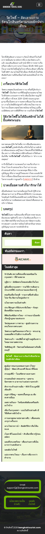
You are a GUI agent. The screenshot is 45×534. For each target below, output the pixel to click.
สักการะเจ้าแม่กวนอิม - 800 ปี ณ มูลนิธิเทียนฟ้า (22, 388)
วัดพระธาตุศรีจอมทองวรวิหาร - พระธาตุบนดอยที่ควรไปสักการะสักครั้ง (22, 333)
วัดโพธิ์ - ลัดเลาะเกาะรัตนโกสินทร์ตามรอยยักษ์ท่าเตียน (23, 358)
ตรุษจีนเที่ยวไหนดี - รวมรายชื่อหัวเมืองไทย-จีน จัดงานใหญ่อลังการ (21, 296)
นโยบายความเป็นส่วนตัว (15, 302)
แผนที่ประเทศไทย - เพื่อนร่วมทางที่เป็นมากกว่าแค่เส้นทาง (21, 443)
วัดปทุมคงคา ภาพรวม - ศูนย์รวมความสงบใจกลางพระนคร (21, 325)
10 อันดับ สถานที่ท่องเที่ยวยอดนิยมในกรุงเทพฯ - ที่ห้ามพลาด (20, 276)
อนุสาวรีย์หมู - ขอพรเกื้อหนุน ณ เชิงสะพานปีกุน (20, 396)
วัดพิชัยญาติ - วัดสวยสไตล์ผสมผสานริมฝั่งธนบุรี (22, 348)
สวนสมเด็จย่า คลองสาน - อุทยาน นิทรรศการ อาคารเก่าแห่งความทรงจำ (21, 380)
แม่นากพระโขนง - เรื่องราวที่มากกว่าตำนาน (21, 456)
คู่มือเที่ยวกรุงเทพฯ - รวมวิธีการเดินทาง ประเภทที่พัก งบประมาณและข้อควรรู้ (21, 288)
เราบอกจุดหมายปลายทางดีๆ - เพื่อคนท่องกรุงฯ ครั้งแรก (22, 420)
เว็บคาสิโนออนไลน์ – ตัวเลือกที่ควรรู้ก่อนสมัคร (22, 435)
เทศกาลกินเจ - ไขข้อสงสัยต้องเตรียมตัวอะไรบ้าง (21, 404)
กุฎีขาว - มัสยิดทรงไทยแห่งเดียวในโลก (21, 282)
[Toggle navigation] (39, 5)
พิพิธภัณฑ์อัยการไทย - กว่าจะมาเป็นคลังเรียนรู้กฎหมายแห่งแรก (22, 317)
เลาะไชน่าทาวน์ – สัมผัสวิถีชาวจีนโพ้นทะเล (21, 428)
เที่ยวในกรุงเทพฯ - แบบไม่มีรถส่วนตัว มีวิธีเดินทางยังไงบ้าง (21, 412)
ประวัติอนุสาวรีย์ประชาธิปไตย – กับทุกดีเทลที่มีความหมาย (21, 309)
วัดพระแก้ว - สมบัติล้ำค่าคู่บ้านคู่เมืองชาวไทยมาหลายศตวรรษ (22, 341)
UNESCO (28, 179)
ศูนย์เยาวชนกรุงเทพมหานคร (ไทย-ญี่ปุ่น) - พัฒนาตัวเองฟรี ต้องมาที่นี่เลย (21, 367)
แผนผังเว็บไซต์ (10, 449)
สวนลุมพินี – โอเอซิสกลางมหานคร (19, 373)
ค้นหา (8, 234)
